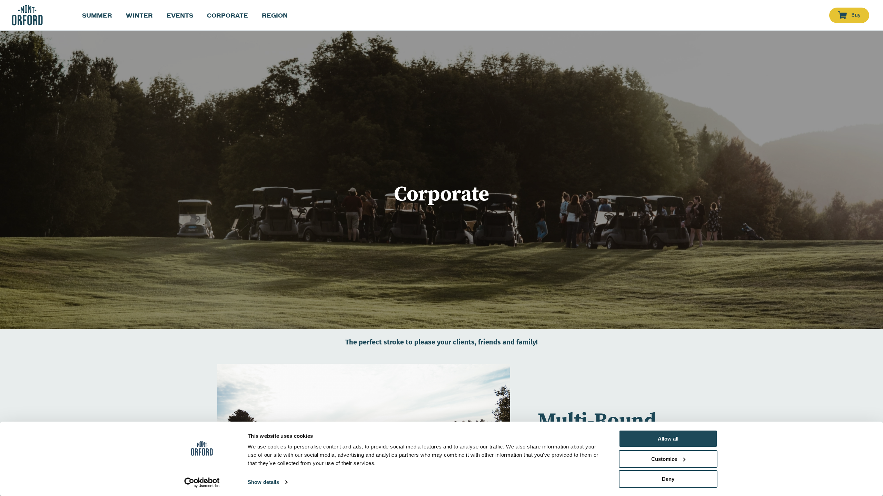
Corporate (227, 15)
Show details (263, 482)
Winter (139, 15)
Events (180, 15)
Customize (664, 459)
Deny (668, 479)
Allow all (668, 439)
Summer (97, 15)
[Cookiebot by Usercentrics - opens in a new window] (202, 482)
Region (275, 15)
